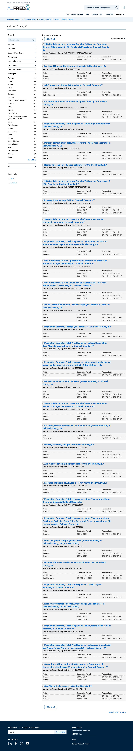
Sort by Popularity (117, 38)
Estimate (11, 94)
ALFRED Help (77, 734)
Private (10, 128)
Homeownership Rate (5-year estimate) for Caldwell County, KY (75, 165)
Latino (10, 122)
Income (11, 138)
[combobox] (102, 7)
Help (12, 179)
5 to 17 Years (13, 132)
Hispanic (11, 110)
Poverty (11, 84)
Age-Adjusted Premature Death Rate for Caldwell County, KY (74, 464)
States (40, 19)
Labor (10, 157)
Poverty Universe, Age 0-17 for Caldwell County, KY (69, 200)
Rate (9, 107)
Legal (74, 740)
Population (12, 91)
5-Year (10, 81)
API (87, 14)
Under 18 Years (13, 141)
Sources (109, 14)
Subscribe (60, 732)
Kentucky (47, 19)
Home (9, 19)
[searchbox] (102, 7)
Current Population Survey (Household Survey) (17, 117)
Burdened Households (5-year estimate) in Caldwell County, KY (75, 66)
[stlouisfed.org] (18, 3)
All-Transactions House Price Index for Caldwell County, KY (73, 85)
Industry (11, 104)
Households (12, 113)
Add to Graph (50, 39)
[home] (19, 7)
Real (9, 147)
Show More (32, 160)
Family (10, 135)
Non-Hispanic (13, 125)
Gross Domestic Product (17, 100)
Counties (56, 19)
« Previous (113, 712)
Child (10, 88)
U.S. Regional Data (29, 19)
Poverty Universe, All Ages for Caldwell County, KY (69, 444)
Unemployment (13, 144)
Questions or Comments (81, 731)
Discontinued (13, 151)
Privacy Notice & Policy (80, 744)
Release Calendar (75, 14)
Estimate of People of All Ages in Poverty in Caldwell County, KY (75, 483)
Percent (11, 97)
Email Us (14, 183)
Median (11, 154)
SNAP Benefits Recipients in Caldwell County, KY (68, 686)
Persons (11, 78)
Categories (97, 14)
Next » (123, 712)
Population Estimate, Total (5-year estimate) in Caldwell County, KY (77, 326)
